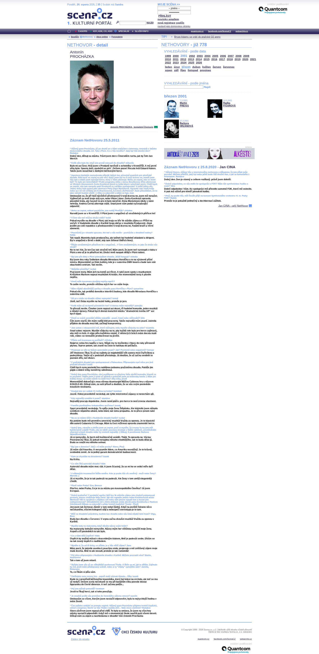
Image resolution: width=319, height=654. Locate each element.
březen (186, 66)
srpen (168, 70)
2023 (176, 62)
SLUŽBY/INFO (142, 31)
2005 (215, 56)
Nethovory (88, 37)
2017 (222, 59)
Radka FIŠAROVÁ (229, 104)
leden (168, 67)
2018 (230, 59)
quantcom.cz (197, 31)
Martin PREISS (184, 104)
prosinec (205, 70)
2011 (176, 59)
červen (217, 67)
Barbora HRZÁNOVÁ (186, 124)
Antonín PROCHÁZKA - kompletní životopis (131, 127)
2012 (183, 59)
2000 (176, 56)
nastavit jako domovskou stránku (174, 26)
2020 (245, 59)
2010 (168, 59)
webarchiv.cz (242, 31)
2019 (238, 59)
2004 (207, 56)
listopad (193, 70)
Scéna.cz (73, 9)
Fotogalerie (117, 37)
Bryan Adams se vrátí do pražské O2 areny (197, 36)
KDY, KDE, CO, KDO (102, 31)
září (176, 70)
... (156, 127)
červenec (228, 67)
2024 (183, 62)
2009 (246, 56)
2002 (192, 56)
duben (196, 67)
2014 (199, 59)
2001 (184, 55)
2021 (253, 59)
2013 (191, 59)
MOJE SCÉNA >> (169, 4)
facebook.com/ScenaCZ (219, 31)
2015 (207, 59)
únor (177, 67)
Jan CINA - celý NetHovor (233, 205)
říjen (183, 70)
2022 (168, 62)
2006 (223, 56)
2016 (214, 59)
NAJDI (150, 22)
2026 (199, 62)
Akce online (102, 37)
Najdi (207, 86)
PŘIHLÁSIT (164, 16)
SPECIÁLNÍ (123, 31)
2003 (200, 56)
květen (206, 67)
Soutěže (75, 37)
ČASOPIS (82, 31)
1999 (168, 56)
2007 (231, 56)
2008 (238, 56)
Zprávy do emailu (80, 639)
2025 (191, 62)
